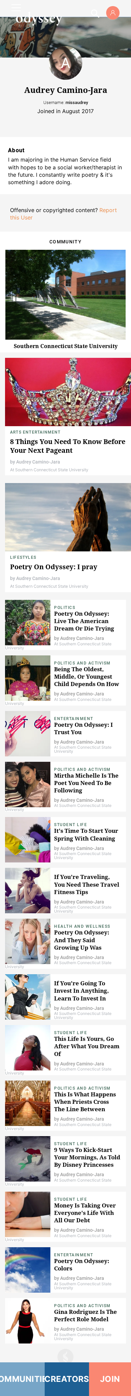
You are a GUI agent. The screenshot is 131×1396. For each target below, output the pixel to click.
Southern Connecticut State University (66, 346)
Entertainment (73, 718)
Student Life (70, 824)
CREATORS (67, 1379)
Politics (64, 607)
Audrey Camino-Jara (38, 462)
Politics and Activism (82, 663)
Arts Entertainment (35, 432)
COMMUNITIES (22, 1379)
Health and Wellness (82, 926)
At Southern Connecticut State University (49, 469)
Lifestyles (23, 557)
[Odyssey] (39, 18)
